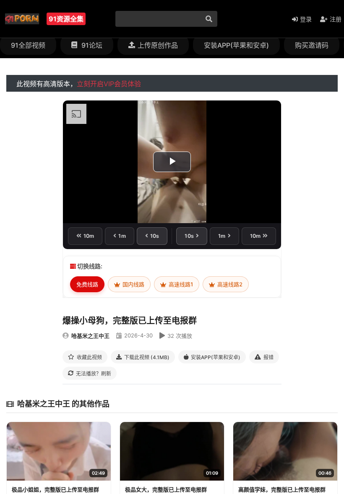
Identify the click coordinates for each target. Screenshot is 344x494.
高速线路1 (180, 284)
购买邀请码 (311, 45)
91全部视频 (28, 45)
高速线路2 (229, 284)
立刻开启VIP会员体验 (109, 84)
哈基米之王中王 (90, 335)
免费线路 (87, 284)
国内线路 (132, 284)
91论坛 (91, 45)
